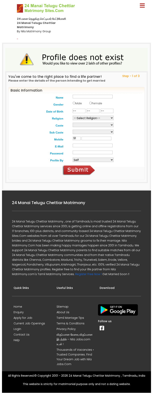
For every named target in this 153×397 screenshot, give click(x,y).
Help (17, 340)
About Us (63, 312)
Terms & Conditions (70, 323)
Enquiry (19, 312)
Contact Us (21, 335)
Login (17, 329)
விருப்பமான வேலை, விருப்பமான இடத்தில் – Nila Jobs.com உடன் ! (75, 339)
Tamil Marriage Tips (70, 318)
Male (78, 103)
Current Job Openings (29, 323)
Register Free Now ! (88, 274)
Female (97, 103)
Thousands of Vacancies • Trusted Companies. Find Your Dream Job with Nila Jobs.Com (75, 357)
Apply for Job (23, 318)
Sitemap (63, 307)
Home (18, 307)
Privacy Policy (66, 329)
